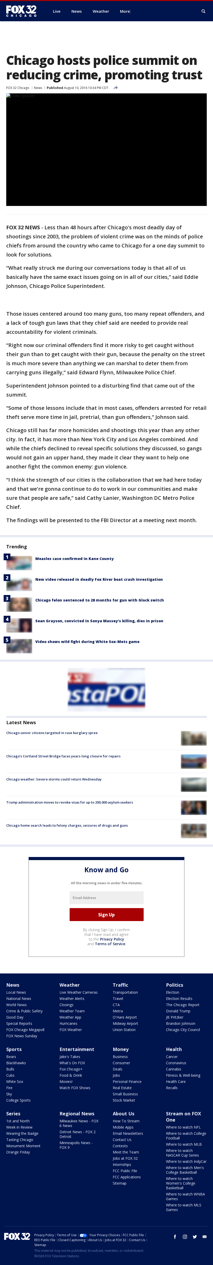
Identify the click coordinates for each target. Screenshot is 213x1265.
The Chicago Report (182, 1004)
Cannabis (173, 1069)
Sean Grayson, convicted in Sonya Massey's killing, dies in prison (99, 620)
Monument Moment (23, 1145)
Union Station (124, 1029)
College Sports (18, 1100)
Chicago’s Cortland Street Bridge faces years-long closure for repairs (63, 756)
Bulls (10, 1069)
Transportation (125, 992)
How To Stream (126, 1120)
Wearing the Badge (22, 1133)
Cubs (10, 1075)
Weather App (70, 1017)
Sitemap (120, 1183)
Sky (9, 1093)
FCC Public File (125, 1170)
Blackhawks (16, 1062)
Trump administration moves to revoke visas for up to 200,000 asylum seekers (69, 802)
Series (13, 1113)
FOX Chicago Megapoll (25, 1029)
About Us (123, 1113)
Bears (11, 1056)
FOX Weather (70, 1029)
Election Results (179, 998)
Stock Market (124, 1100)
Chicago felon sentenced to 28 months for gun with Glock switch (99, 600)
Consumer (121, 1062)
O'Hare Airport (125, 1017)
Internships (122, 1164)
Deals (117, 1069)
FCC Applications (127, 1176)
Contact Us (122, 1139)
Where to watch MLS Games (183, 1207)
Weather (69, 985)
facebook (175, 1237)
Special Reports (19, 1023)
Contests (120, 1145)
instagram (185, 1237)
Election (172, 992)
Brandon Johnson (180, 1023)
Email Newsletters (128, 1133)
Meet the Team (126, 1152)
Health (174, 1049)
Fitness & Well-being (183, 1075)
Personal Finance (127, 1081)
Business (120, 1056)
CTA (116, 1004)
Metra (118, 1010)
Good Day (14, 1017)
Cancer (172, 1056)
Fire (9, 1087)
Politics (174, 985)
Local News (16, 992)
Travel (118, 998)
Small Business (125, 1093)
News (38, 88)
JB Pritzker (174, 1017)
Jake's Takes (69, 1056)
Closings (66, 1004)
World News (16, 1004)
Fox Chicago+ (71, 1069)
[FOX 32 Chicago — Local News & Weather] (23, 11)
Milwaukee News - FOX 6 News (78, 1123)
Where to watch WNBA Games (185, 1196)
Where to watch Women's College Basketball (180, 1183)
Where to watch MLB (184, 1144)
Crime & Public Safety (24, 1010)
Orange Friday (18, 1152)
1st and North (18, 1120)
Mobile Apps (123, 1127)
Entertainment (76, 1049)
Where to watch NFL (183, 1127)
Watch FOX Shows (74, 1087)
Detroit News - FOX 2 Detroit (77, 1134)
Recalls (172, 1087)
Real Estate (122, 1087)
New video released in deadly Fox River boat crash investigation (99, 579)
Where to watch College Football (186, 1135)
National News (18, 998)
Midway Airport (125, 1023)
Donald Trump (178, 1010)
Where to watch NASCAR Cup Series (182, 1153)
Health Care (176, 1081)
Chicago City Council (183, 1029)
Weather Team (72, 1010)
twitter (195, 1237)
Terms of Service (110, 943)
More (125, 11)
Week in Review (19, 1127)
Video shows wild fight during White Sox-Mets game (87, 641)
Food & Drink (70, 1075)
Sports (14, 1049)
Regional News (76, 1113)
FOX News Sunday (21, 1035)
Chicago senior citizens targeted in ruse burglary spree (52, 732)
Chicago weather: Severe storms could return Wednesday (54, 779)
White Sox (14, 1081)
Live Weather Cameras (78, 992)
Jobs (116, 1075)
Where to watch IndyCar (186, 1161)
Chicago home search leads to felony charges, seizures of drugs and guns (67, 825)
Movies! (65, 1081)
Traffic (120, 985)
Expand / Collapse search (204, 11)
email (205, 1237)
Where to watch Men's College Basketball (185, 1170)
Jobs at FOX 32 (125, 1158)
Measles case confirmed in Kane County (74, 558)
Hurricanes (68, 1023)
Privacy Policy (112, 939)
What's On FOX (72, 1062)
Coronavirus (176, 1062)
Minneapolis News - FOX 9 (76, 1145)
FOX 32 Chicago (17, 88)
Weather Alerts (71, 998)
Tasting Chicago (19, 1139)
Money (121, 1049)
